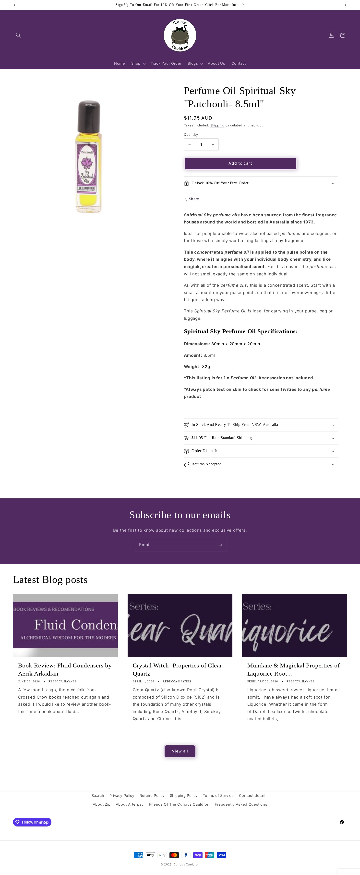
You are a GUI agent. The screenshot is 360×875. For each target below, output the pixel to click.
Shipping (217, 125)
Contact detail (252, 795)
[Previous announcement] (14, 5)
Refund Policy (152, 795)
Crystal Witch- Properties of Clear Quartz (177, 669)
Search (98, 795)
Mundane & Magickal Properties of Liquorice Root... (293, 669)
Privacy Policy (121, 795)
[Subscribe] (220, 545)
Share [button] (194, 199)
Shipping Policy (184, 795)
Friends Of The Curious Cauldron (179, 804)
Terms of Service (218, 795)
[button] (18, 35)
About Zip (102, 804)
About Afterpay (130, 804)
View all (180, 751)
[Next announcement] (345, 5)
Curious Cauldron (187, 864)
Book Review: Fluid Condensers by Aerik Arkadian (65, 669)
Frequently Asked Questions (241, 804)
